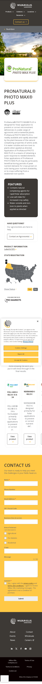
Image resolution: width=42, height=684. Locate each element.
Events (13, 636)
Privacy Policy (28, 341)
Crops (6, 547)
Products (9, 12)
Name (7, 480)
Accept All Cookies (20, 360)
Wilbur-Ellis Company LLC (12, 661)
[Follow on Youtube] (26, 649)
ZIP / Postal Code (10, 509)
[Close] (37, 321)
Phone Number (9, 489)
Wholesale (29, 636)
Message (7, 557)
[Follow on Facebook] (21, 649)
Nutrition (10, 29)
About (12, 632)
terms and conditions (16, 586)
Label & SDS (9, 249)
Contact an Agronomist (19, 236)
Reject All (21, 354)
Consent (8, 581)
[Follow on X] (16, 649)
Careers (28, 640)
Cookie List (12, 671)
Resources (19, 15)
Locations (31, 12)
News (12, 640)
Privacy (29, 667)
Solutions (19, 12)
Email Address (10, 499)
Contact (29, 632)
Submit (21, 598)
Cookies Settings (21, 348)
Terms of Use (29, 660)
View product (12, 437)
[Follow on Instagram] (30, 649)
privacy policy (29, 583)
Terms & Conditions (12, 667)
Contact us (20, 22)
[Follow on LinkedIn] (12, 649)
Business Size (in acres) (13, 518)
